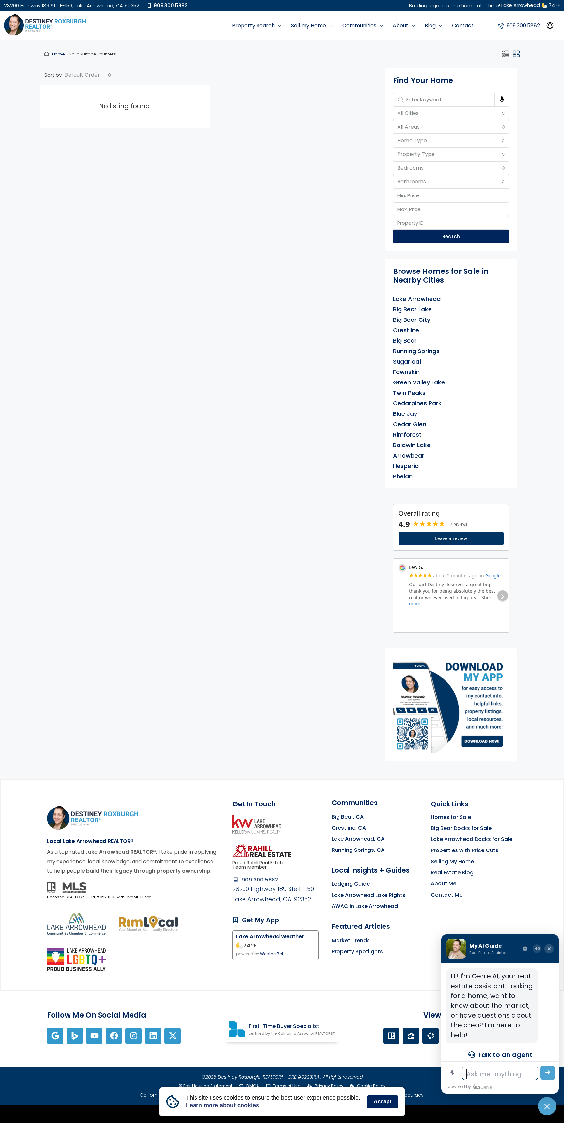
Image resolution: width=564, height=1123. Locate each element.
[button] (505, 54)
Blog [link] (430, 25)
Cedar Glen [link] (409, 424)
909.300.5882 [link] (170, 5)
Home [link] (58, 54)
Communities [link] (359, 25)
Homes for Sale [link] (451, 817)
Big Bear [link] (405, 341)
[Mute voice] (537, 948)
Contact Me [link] (446, 894)
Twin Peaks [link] (409, 393)
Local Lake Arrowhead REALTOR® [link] (90, 841)
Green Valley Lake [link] (419, 382)
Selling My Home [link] (452, 861)
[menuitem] (519, 26)
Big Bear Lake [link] (412, 309)
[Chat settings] (524, 948)
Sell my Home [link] (308, 25)
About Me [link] (443, 883)
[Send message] (547, 1073)
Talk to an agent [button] (505, 1054)
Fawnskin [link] (406, 372)
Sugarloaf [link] (407, 362)
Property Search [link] (253, 25)
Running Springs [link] (416, 351)
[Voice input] (452, 1073)
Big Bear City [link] (411, 320)
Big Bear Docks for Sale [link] (461, 828)
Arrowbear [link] (408, 456)
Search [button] (451, 236)
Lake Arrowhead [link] (417, 299)
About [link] (400, 25)
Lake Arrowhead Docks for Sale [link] (471, 839)
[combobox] (87, 75)
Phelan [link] (403, 476)
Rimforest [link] (407, 435)
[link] (45, 25)
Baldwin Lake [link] (412, 445)
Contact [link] (463, 25)
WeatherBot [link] (271, 954)
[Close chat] (547, 1106)
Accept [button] (382, 1101)
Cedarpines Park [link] (417, 403)
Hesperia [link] (406, 466)
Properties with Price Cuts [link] (464, 850)
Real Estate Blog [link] (452, 872)
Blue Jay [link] (405, 414)
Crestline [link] (406, 330)
